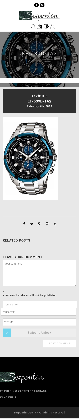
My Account (52, 26)
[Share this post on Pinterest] (47, 224)
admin (40, 95)
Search (33, 26)
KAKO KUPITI (8, 397)
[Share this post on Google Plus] (39, 224)
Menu (26, 26)
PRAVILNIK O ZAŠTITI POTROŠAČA (23, 391)
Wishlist (46, 26)
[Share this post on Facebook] (24, 224)
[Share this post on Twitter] (32, 224)
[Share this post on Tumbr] (55, 224)
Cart (39, 26)
